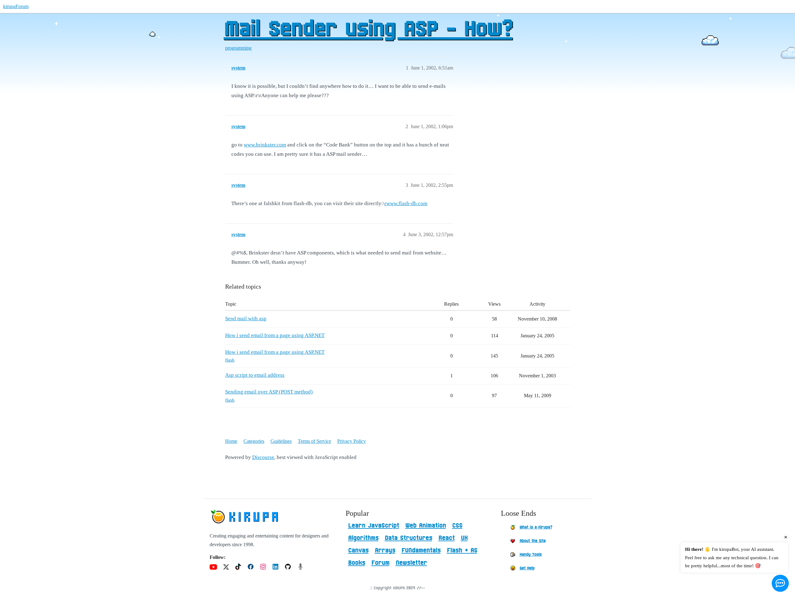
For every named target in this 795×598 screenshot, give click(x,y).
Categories (253, 441)
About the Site (533, 540)
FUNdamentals (421, 550)
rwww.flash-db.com (405, 203)
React (446, 538)
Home (231, 441)
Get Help (527, 568)
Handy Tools (531, 554)
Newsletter (411, 563)
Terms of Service (314, 441)
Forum (380, 563)
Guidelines (281, 441)
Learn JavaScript (373, 525)
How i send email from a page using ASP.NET (275, 335)
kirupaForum (16, 6)
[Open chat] (780, 583)
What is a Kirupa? (536, 527)
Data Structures (408, 538)
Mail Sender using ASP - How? (368, 29)
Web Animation (425, 525)
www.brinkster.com (265, 145)
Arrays (385, 550)
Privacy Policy (351, 441)
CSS (457, 525)
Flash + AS (462, 550)
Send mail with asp (245, 318)
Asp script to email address (254, 375)
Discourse (263, 457)
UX (464, 538)
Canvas (358, 550)
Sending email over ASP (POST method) (269, 392)
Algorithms (363, 538)
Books (356, 563)
